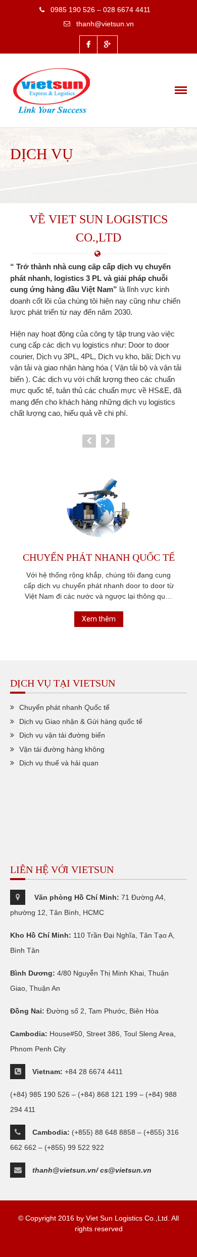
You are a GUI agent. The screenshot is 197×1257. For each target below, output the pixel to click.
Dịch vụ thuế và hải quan (58, 763)
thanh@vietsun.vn (105, 24)
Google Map (107, 44)
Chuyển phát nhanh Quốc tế (99, 557)
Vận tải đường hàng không (62, 749)
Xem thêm (99, 619)
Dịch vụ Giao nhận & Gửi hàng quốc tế (80, 721)
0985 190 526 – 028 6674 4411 (101, 10)
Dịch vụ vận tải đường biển (62, 735)
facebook (88, 44)
